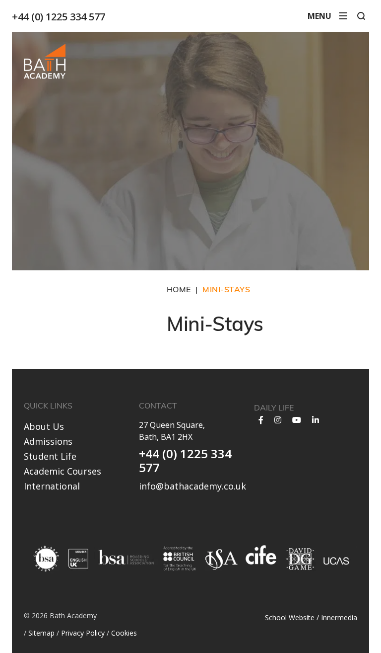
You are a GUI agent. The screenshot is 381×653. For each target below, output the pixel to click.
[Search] (361, 16)
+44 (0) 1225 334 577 (58, 16)
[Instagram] (277, 419)
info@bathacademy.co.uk (192, 486)
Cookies (124, 633)
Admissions (48, 441)
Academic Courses (62, 471)
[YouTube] (296, 419)
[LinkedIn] (315, 419)
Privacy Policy (83, 633)
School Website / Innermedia (311, 617)
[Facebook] (260, 419)
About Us (44, 426)
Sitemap (41, 633)
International (52, 486)
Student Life (50, 456)
